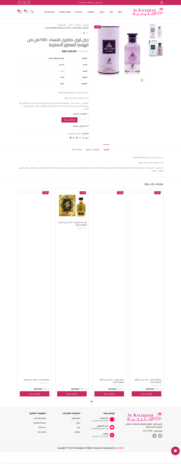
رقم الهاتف (104, 418)
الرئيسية (86, 25)
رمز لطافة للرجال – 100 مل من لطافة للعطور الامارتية (148, 381)
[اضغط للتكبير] (142, 80)
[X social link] (80, 137)
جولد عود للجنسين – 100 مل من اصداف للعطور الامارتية (72, 223)
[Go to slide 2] (89, 401)
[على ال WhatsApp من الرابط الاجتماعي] (20, 2)
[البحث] (32, 11)
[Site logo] (147, 11)
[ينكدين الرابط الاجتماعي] (73, 137)
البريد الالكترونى (102, 425)
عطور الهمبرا (62, 25)
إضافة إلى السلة (69, 119)
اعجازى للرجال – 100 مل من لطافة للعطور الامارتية (111, 381)
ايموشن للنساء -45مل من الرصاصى (36, 379)
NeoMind (120, 448)
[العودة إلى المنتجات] (84, 33)
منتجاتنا (78, 25)
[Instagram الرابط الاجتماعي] (24, 2)
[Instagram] (154, 436)
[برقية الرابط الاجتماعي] (70, 137)
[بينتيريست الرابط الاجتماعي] (76, 137)
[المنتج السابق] (87, 33)
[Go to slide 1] (91, 401)
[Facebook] (160, 436)
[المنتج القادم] (81, 33)
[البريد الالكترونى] (112, 427)
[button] (146, 393)
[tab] (106, 148)
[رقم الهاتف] (112, 419)
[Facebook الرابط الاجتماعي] (28, 2)
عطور (71, 25)
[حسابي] (162, 2)
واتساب (105, 433)
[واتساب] (112, 435)
